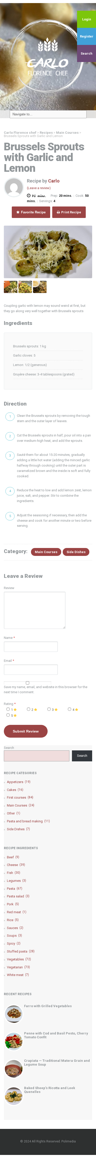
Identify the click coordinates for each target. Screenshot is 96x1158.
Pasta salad (18, 896)
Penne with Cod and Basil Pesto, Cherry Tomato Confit (56, 1035)
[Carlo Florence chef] (48, 56)
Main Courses (46, 552)
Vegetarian (18, 967)
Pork (13, 904)
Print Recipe (70, 212)
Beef (13, 857)
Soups (14, 935)
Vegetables (19, 959)
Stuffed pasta (21, 951)
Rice (13, 920)
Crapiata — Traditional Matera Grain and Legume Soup (57, 1062)
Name (8, 638)
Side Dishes (76, 552)
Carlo (54, 181)
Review (9, 588)
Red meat (16, 912)
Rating (10, 704)
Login (86, 19)
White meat (18, 975)
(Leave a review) (39, 188)
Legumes (16, 881)
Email (8, 661)
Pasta (14, 889)
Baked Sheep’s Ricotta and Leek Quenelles (49, 1089)
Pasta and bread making (28, 821)
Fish (13, 873)
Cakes (15, 790)
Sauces (15, 928)
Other (13, 813)
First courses (20, 797)
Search (86, 53)
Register (86, 36)
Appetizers (18, 782)
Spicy (13, 943)
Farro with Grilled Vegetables (48, 1006)
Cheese (16, 865)
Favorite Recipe (33, 212)
